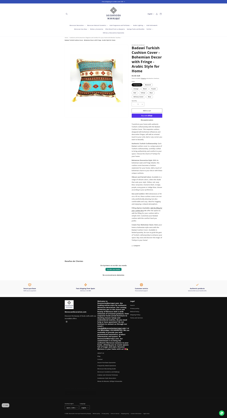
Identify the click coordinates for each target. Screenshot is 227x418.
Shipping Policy (135, 315)
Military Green (138, 97)
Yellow (143, 93)
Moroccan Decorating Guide (106, 369)
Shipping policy (125, 413)
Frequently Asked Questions (106, 365)
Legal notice (146, 413)
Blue (151, 93)
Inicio (66, 37)
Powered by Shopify (86, 413)
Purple (153, 89)
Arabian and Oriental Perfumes (107, 375)
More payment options (147, 120)
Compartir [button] (136, 245)
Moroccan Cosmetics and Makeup (108, 372)
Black (145, 89)
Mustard (148, 85)
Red (135, 93)
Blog (98, 356)
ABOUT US (100, 353)
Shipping (143, 78)
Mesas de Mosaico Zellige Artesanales (109, 381)
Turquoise (137, 85)
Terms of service (115, 413)
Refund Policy (134, 311)
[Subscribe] (95, 393)
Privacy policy (134, 308)
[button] (67, 14)
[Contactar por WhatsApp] (221, 413)
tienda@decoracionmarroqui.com (111, 328)
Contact (100, 359)
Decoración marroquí (74, 413)
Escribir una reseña (113, 269)
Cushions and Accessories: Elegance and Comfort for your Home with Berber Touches (95, 37)
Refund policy (96, 413)
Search (132, 305)
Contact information (136, 413)
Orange (136, 89)
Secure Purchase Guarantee (106, 362)
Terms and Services (136, 318)
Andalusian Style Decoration (106, 378)
